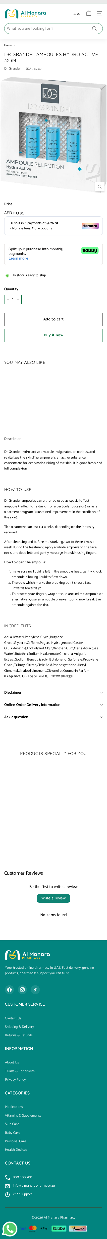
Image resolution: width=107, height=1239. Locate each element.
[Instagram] (22, 989)
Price (8, 204)
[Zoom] (100, 186)
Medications (14, 1107)
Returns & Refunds (19, 1035)
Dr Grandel (12, 69)
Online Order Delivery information (32, 705)
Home (8, 45)
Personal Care (15, 1141)
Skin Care (12, 1124)
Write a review (53, 898)
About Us (12, 1062)
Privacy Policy (15, 1080)
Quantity (11, 289)
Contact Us (13, 1018)
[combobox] (53, 28)
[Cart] (89, 13)
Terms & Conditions (20, 1071)
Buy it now (53, 335)
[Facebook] (9, 989)
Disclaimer (13, 692)
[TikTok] (35, 989)
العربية (77, 13)
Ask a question (16, 717)
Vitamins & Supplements (23, 1116)
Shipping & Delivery (19, 1027)
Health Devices (16, 1150)
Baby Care (12, 1133)
